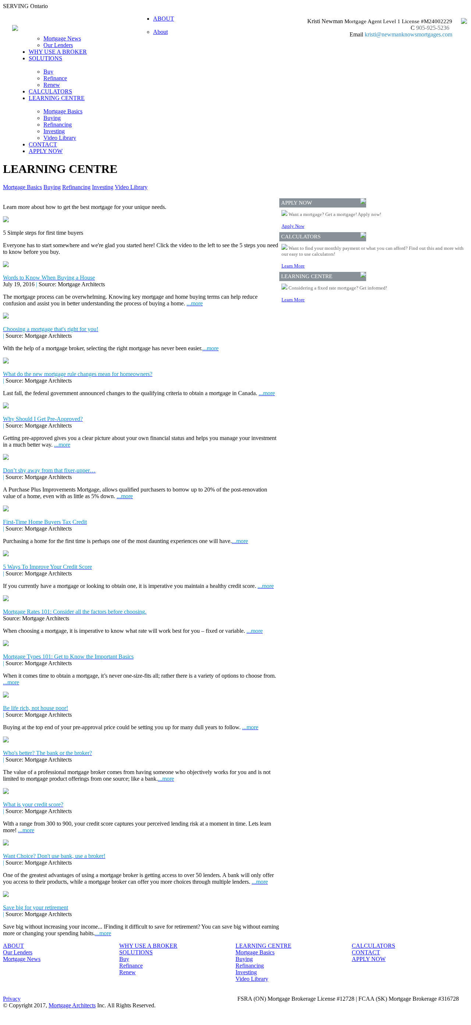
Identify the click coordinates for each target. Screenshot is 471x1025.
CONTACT (43, 144)
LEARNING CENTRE (263, 946)
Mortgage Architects (72, 1005)
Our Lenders (58, 45)
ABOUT (13, 946)
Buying (52, 118)
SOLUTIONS (136, 952)
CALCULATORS (50, 91)
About (160, 32)
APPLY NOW (46, 151)
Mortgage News (62, 38)
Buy (48, 71)
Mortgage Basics (62, 111)
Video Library (59, 138)
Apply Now (292, 226)
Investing (54, 131)
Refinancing (57, 124)
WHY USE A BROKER (58, 52)
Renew (51, 85)
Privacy (12, 999)
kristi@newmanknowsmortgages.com (408, 34)
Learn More (293, 266)
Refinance (55, 78)
